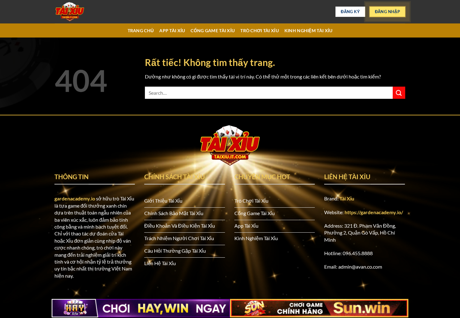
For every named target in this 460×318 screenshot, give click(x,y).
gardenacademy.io (74, 198)
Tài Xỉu (347, 198)
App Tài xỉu (172, 30)
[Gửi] (399, 93)
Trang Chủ (141, 30)
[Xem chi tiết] (86, 11)
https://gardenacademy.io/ (374, 212)
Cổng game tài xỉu (213, 30)
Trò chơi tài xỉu (259, 30)
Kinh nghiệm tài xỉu (308, 30)
